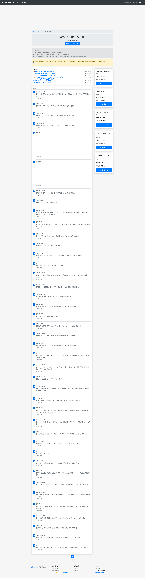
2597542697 (102, 112)
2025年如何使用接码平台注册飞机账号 (43, 79)
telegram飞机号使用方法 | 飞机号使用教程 (46, 73)
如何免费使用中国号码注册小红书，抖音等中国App (49, 77)
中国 (25, 2)
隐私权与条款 (55, 568)
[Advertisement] (72, 17)
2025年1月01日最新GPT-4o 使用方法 (43, 82)
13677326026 (104, 155)
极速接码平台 (6, 2)
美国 (21, 2)
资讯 (18, 2)
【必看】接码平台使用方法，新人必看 (45, 75)
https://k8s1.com (34, 567)
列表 (38, 31)
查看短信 (104, 83)
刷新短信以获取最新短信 (72, 44)
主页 (14, 2)
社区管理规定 (55, 570)
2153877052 (102, 71)
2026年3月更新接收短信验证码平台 (44, 72)
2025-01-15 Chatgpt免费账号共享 (42, 81)
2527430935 (102, 92)
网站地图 (76, 570)
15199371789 (103, 133)
